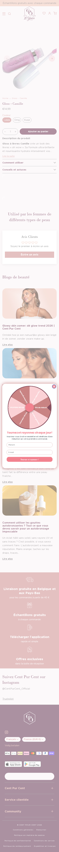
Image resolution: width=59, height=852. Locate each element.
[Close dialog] (54, 386)
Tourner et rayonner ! (29, 459)
